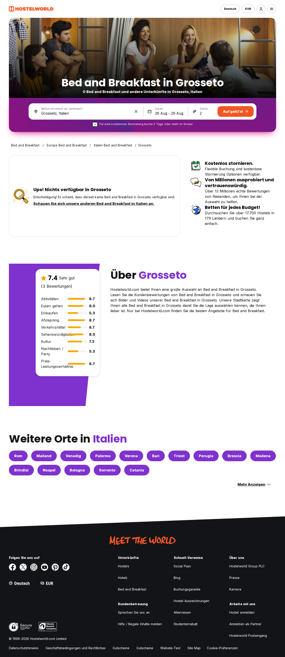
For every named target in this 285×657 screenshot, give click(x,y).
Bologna (77, 470)
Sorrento (107, 470)
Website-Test (170, 648)
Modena (263, 456)
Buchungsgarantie (187, 589)
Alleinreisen (182, 612)
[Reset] (136, 111)
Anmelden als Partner (245, 624)
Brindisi (21, 470)
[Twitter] (23, 567)
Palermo (102, 456)
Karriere (235, 589)
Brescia (234, 456)
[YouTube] (44, 567)
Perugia (206, 456)
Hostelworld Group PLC (247, 566)
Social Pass (182, 566)
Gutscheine (121, 648)
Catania (137, 470)
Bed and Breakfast (132, 589)
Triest (179, 456)
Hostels (123, 566)
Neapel (49, 470)
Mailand (44, 456)
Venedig (73, 456)
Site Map (194, 648)
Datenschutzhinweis (24, 648)
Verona (131, 456)
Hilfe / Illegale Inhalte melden (140, 624)
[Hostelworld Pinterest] (55, 567)
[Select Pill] (260, 8)
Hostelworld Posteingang (248, 635)
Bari (155, 456)
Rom (18, 456)
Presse (234, 578)
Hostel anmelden (242, 612)
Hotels (123, 578)
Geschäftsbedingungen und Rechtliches (76, 648)
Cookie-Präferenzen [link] (222, 648)
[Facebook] (12, 567)
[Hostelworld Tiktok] (65, 567)
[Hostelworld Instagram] (33, 567)
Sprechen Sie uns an (134, 612)
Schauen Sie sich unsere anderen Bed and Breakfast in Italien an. (93, 203)
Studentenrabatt (186, 624)
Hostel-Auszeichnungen (191, 601)
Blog (177, 578)
